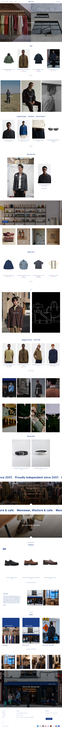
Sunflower (31, 96)
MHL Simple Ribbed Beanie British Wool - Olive (38, 364)
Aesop (24, 242)
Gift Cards (4, 714)
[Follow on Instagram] (2, 722)
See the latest (31, 370)
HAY (38, 242)
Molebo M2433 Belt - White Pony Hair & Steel (40, 468)
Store (3, 1)
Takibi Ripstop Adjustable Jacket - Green (8, 69)
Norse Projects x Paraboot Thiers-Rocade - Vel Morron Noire (31, 577)
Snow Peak (46, 312)
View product (44, 188)
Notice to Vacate (25, 645)
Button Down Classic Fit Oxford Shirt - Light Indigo (23, 276)
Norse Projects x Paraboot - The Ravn (11, 577)
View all (31, 75)
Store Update (5, 645)
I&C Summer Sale (31, 22)
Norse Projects (51, 96)
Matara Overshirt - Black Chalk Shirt (44, 184)
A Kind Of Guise (10, 96)
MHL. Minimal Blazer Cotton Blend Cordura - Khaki (23, 70)
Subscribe (49, 718)
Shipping (3, 712)
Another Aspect (23, 388)
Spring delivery (38, 388)
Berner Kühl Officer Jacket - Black (53, 69)
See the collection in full (31, 582)
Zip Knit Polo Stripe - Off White (53, 275)
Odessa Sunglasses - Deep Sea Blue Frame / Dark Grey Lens (53, 140)
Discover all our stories (31, 649)
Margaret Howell (16, 312)
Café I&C (11, 1)
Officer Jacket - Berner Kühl (48, 645)
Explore (5, 221)
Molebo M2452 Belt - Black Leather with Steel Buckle (21, 468)
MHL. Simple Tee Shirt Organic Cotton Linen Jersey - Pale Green (9, 365)
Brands (7, 1)
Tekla (9, 242)
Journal (15, 1)
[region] (31, 493)
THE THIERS (31, 527)
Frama (53, 242)
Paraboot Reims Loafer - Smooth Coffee (50, 577)
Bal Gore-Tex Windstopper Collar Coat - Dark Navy (38, 70)
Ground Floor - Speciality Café (31, 493)
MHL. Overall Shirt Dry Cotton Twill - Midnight (52, 364)
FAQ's (3, 717)
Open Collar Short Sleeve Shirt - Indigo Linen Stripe (38, 276)
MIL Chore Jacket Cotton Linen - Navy (8, 275)
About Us (3, 711)
